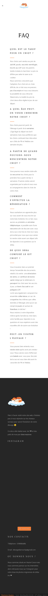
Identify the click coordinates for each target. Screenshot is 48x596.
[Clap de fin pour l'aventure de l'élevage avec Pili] (24, 516)
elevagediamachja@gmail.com (24, 549)
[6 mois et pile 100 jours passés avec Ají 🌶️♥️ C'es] (24, 458)
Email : (10, 549)
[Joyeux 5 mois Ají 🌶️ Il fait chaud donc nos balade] (24, 496)
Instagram (30, 569)
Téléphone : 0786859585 (17, 543)
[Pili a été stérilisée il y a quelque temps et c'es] (24, 477)
